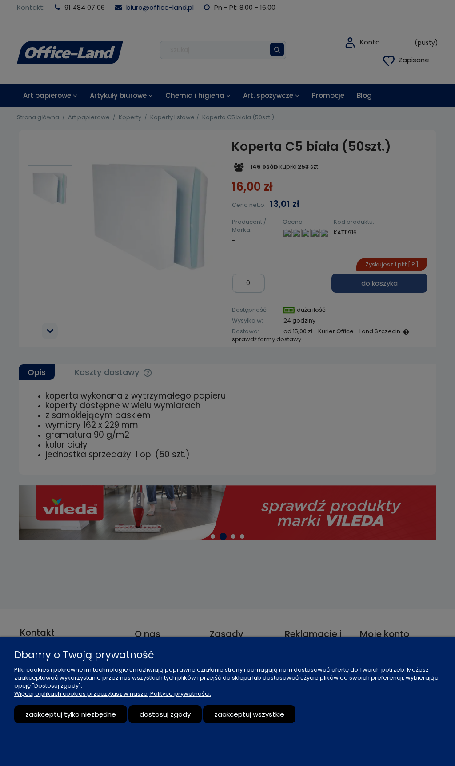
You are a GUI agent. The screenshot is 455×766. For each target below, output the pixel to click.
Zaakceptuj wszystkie (249, 714)
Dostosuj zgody (165, 714)
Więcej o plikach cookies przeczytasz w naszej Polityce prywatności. (112, 693)
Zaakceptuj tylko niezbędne (70, 714)
